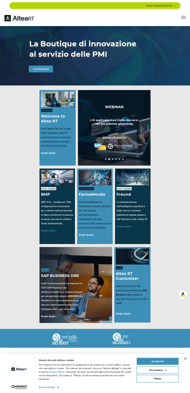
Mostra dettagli (47, 387)
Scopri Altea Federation (159, 5)
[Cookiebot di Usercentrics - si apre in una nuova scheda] (19, 387)
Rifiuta (157, 378)
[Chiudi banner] (185, 359)
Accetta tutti (157, 361)
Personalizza (156, 370)
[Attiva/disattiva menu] (183, 17)
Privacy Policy (56, 372)
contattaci (41, 69)
